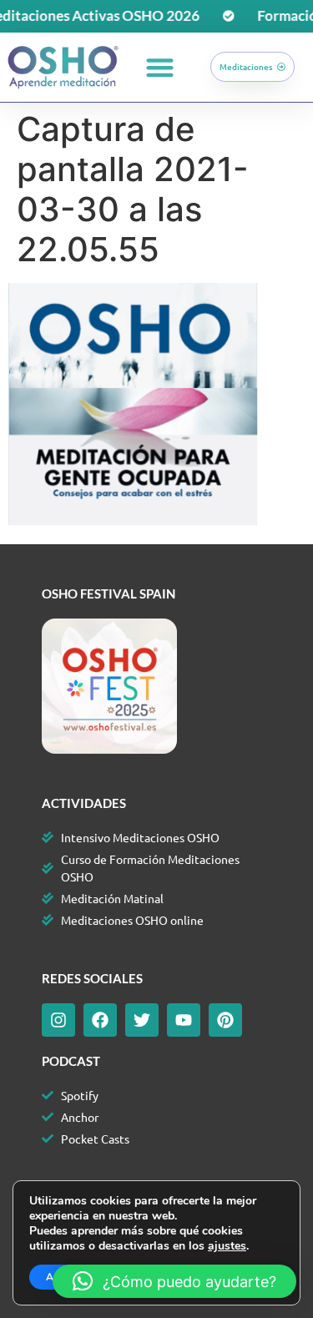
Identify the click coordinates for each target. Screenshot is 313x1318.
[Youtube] (183, 1020)
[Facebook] (100, 1020)
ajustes (227, 1246)
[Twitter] (142, 1020)
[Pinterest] (225, 1020)
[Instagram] (58, 1020)
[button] (160, 67)
